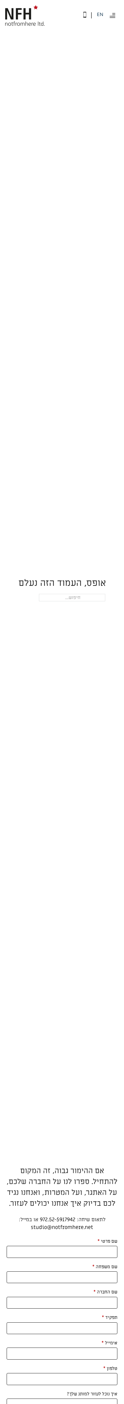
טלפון (110, 1368)
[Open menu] (112, 15)
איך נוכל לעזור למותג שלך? (92, 1394)
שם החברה (105, 1292)
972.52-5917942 (57, 1219)
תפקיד (109, 1317)
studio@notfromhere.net (62, 1227)
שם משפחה (104, 1267)
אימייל (109, 1343)
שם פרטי (107, 1241)
